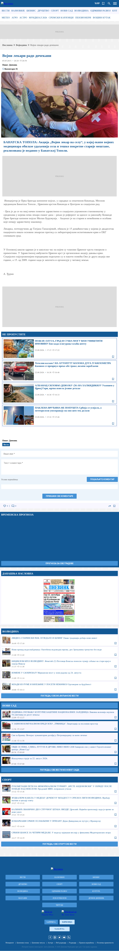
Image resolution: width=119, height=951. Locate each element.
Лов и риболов (59, 898)
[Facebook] (50, 937)
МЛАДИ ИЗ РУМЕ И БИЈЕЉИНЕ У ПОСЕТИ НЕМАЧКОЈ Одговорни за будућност (59, 687)
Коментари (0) (11, 69)
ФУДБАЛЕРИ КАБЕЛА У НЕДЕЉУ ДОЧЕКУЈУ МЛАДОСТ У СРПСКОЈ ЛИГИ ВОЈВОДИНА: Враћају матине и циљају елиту (59, 800)
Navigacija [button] (115, 3)
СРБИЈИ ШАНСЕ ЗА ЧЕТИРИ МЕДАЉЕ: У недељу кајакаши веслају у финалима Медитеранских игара (59, 835)
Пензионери (83, 17)
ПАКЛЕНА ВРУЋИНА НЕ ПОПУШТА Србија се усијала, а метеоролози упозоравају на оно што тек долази (59, 415)
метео (6, 17)
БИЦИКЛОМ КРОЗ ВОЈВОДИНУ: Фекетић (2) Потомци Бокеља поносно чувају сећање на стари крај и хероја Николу (59, 664)
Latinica (51, 922)
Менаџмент (10, 942)
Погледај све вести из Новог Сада (59, 770)
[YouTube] (64, 937)
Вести (6, 10)
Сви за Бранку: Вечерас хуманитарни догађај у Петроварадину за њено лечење (59, 738)
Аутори (50, 942)
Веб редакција (61, 942)
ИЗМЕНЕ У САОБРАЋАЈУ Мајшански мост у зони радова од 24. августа (59, 675)
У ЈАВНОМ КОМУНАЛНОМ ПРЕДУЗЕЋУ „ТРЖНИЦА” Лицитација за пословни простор (59, 726)
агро (15, 17)
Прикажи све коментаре (59, 496)
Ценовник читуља (38, 942)
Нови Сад (67, 10)
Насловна (7, 45)
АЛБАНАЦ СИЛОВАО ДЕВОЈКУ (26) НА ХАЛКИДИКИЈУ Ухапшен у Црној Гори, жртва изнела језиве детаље (59, 393)
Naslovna (59, 929)
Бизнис (31, 10)
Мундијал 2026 (38, 17)
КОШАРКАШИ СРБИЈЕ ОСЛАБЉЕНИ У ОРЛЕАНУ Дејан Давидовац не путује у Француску (59, 823)
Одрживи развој (100, 10)
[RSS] (69, 937)
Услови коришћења (9, 479)
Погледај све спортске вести (59, 844)
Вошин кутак (101, 17)
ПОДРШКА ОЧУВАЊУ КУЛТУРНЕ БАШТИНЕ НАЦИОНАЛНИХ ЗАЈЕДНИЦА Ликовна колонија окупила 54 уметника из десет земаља (59, 715)
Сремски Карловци (61, 17)
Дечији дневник (96, 898)
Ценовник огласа (23, 942)
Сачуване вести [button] (103, 3)
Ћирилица (67, 922)
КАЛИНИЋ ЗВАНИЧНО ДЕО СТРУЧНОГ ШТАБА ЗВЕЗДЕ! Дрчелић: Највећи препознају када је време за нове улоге (59, 812)
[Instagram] (55, 937)
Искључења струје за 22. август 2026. (59, 761)
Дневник (13, 64)
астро (23, 17)
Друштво (43, 10)
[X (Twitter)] (59, 937)
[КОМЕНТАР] (13, 506)
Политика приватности (105, 942)
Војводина (81, 10)
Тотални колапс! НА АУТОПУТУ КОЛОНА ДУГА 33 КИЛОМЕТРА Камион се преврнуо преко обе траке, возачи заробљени (59, 370)
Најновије (18, 10)
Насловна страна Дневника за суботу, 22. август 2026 (59, 600)
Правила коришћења (86, 942)
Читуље (59, 905)
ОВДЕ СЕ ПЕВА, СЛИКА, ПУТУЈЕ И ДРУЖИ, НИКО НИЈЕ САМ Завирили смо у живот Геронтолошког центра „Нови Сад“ (59, 749)
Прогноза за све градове (59, 563)
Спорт (55, 10)
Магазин (22, 898)
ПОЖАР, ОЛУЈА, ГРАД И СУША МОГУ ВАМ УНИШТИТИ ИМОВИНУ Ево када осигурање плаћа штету (59, 348)
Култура (96, 891)
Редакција (72, 942)
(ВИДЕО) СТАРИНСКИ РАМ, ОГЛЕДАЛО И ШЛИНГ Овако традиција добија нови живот (59, 640)
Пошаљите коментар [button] (102, 479)
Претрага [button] (109, 3)
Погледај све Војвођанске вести (60, 696)
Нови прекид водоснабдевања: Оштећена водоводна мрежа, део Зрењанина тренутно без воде (59, 652)
